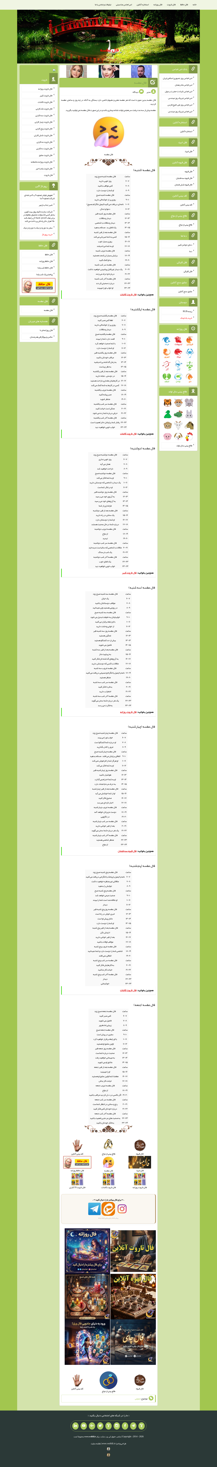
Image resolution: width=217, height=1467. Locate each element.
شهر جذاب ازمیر (46, 205)
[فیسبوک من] (125, 1426)
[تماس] (108, 1426)
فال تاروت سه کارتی (44, 115)
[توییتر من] (100, 1426)
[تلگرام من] (133, 1426)
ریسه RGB (187, 311)
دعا (190, 251)
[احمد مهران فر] (141, 72)
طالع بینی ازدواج (185, 224)
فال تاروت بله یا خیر (44, 168)
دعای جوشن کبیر (185, 244)
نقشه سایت (96, 1443)
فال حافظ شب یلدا (45, 267)
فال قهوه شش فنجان (183, 184)
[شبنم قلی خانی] (76, 72)
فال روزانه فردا (46, 330)
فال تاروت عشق (46, 155)
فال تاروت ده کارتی (44, 148)
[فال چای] (133, 1343)
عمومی (138, 1398)
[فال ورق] (87, 1343)
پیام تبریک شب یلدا (44, 274)
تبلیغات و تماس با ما (103, 4)
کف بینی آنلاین (186, 204)
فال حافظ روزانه (46, 261)
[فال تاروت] (133, 1251)
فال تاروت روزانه (45, 89)
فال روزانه (157, 4)
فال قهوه (188, 171)
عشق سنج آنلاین (185, 291)
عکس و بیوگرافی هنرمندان (41, 336)
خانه (195, 4)
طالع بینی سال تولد (184, 445)
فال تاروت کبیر (46, 95)
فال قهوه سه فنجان (184, 178)
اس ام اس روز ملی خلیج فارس (179, 104)
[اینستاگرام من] (117, 1426)
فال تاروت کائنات (45, 102)
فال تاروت (171, 4)
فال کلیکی (188, 271)
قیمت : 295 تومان (38, 71)
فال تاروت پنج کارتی (44, 128)
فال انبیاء (188, 151)
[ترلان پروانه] (109, 72)
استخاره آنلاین (143, 4)
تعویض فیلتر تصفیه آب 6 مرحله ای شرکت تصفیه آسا (39, 196)
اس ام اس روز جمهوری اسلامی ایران (177, 78)
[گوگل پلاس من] (92, 1426)
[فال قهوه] (133, 1297)
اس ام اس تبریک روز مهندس (180, 98)
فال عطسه (109, 50)
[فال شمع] (87, 1297)
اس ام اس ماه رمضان (183, 84)
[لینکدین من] (75, 1426)
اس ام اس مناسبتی (124, 4)
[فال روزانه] (87, 1251)
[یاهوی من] (141, 1426)
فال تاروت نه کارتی (45, 142)
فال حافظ (184, 4)
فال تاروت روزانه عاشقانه (42, 162)
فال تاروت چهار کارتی (44, 122)
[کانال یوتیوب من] (84, 1426)
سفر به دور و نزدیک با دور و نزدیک (38, 227)
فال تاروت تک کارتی (44, 108)
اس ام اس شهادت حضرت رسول (178, 91)
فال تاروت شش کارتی (43, 135)
